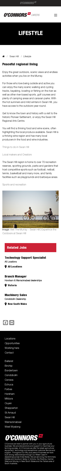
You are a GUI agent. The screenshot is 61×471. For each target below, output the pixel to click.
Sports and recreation (14, 185)
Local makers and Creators (17, 155)
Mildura (9, 399)
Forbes (8, 389)
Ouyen (8, 403)
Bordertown (11, 371)
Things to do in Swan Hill (15, 147)
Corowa (9, 380)
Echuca (9, 385)
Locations (10, 339)
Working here (12, 348)
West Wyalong (12, 427)
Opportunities (12, 343)
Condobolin (11, 375)
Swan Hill (14, 56)
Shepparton (11, 408)
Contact (9, 353)
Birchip (9, 366)
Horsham (10, 394)
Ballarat (9, 361)
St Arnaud (10, 413)
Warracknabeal (13, 422)
